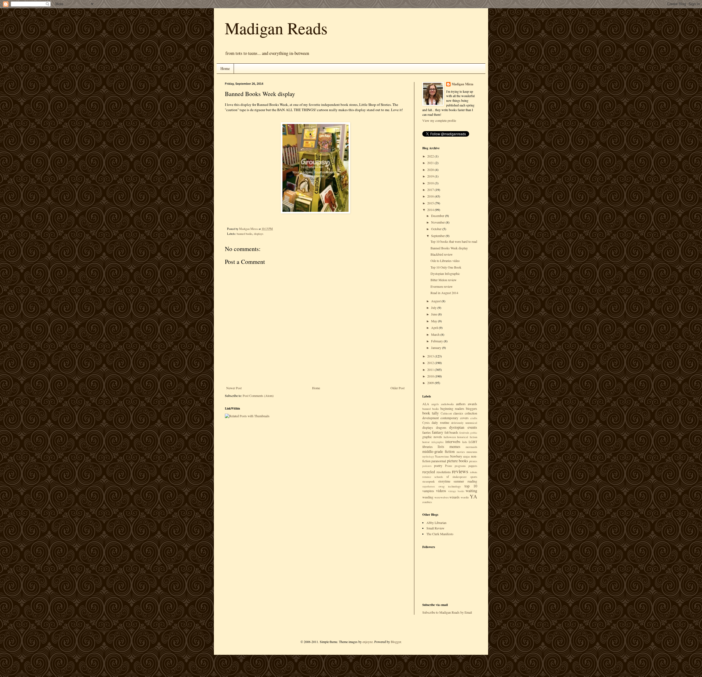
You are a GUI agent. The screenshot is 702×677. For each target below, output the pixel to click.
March (435, 334)
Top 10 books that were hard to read (454, 241)
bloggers (471, 408)
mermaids (471, 447)
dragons (441, 427)
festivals (464, 433)
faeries (426, 432)
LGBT (473, 441)
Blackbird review (442, 254)
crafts (473, 418)
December (438, 215)
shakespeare (459, 477)
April (435, 327)
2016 (431, 196)
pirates (473, 461)
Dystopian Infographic (445, 273)
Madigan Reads (276, 28)
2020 (431, 169)
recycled (428, 471)
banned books (244, 234)
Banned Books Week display (449, 248)
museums (471, 452)
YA (473, 496)
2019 (431, 176)
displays (258, 234)
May (434, 321)
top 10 (471, 486)
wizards (454, 497)
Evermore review (442, 286)
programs (460, 466)
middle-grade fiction (438, 451)
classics (458, 413)
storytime (444, 481)
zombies (427, 502)
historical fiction (467, 437)
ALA (425, 404)
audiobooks (447, 404)
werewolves (441, 497)
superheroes (428, 486)
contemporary (449, 418)
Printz (448, 466)
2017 (431, 189)
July (434, 307)
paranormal (438, 461)
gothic (473, 433)
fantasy (437, 432)
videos (441, 490)
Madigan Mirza (462, 84)
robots (473, 472)
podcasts (427, 466)
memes (454, 446)
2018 (431, 183)
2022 (431, 156)
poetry (438, 465)
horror (426, 442)
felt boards (451, 432)
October (436, 229)
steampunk (428, 481)
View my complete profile (439, 120)
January (436, 347)
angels (435, 404)
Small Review (435, 528)
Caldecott (446, 413)
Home (225, 68)
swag (441, 486)
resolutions (444, 472)
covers (464, 418)
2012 (431, 362)
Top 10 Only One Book (446, 267)
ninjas (466, 456)
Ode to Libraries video (445, 260)
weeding (427, 497)
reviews (460, 471)
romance (426, 477)
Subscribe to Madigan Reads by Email (447, 612)
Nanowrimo (442, 456)
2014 (431, 209)
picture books (457, 460)
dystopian (456, 427)
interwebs (452, 441)
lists (441, 446)
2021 (431, 162)
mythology (428, 456)
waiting (471, 490)
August (436, 301)
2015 (431, 203)
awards (472, 404)
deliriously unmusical (464, 423)
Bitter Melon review (444, 280)
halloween (450, 437)
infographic (437, 442)
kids (464, 442)
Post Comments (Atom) (258, 395)
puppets (472, 466)
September (438, 235)
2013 (431, 356)
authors (461, 404)
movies (461, 452)
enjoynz (368, 641)
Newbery (456, 456)
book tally (430, 413)
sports (473, 477)
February (437, 341)
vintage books (456, 491)
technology (454, 486)
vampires (428, 491)
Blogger (396, 641)
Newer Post (234, 388)
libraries (427, 446)
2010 (431, 376)
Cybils (426, 423)
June (434, 314)
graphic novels (432, 437)
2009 (431, 382)
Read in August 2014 (444, 292)
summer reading (465, 481)
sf (447, 476)
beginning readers (452, 408)
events (472, 427)
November (438, 222)
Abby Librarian (436, 522)
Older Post (397, 388)
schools (438, 477)
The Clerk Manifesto (439, 534)
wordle (465, 497)
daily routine (440, 422)
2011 (431, 369)
